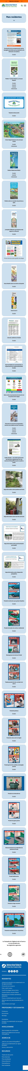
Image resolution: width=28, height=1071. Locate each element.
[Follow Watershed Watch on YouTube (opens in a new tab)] (17, 971)
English (14, 54)
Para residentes (6, 1065)
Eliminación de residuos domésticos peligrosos (11, 995)
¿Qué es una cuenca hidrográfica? (11, 1041)
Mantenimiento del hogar (8, 1004)
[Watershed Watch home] (11, 5)
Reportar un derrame (14, 1)
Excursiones (5, 1013)
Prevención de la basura (8, 986)
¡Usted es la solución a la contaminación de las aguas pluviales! (13, 983)
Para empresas (6, 1057)
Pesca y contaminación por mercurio (11, 998)
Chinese (14, 86)
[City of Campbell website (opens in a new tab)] (18, 954)
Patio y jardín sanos (7, 988)
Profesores (5, 1011)
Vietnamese (14, 88)
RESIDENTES (6, 978)
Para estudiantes (6, 1059)
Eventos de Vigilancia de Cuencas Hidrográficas (11, 1033)
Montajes (4, 1015)
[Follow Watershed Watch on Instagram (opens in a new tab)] (9, 971)
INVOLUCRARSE (8, 1026)
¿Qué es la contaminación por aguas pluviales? (11, 1044)
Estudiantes (5, 1019)
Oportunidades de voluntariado (10, 1030)
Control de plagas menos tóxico (10, 990)
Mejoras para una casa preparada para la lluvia (12, 1000)
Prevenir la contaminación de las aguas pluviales (12, 1022)
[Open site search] (22, 6)
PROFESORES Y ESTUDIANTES (13, 1007)
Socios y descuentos (7, 1047)
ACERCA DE (6, 1038)
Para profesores (6, 1061)
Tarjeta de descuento (7, 1055)
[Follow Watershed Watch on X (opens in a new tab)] (14, 971)
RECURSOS (6, 1051)
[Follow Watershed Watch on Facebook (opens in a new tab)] (12, 971)
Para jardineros (6, 1063)
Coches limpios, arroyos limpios (10, 992)
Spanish (14, 85)
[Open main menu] (25, 6)
